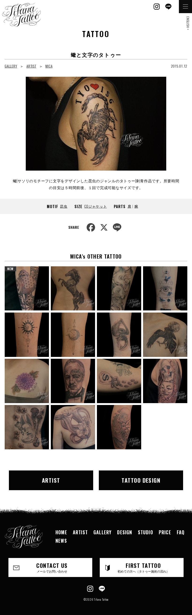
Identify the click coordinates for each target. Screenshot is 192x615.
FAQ (181, 532)
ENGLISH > (188, 23)
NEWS (61, 540)
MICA (48, 66)
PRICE (165, 532)
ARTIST (31, 66)
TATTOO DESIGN (141, 480)
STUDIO (145, 532)
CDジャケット (95, 206)
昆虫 (63, 206)
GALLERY (11, 66)
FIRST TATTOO (143, 567)
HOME (61, 532)
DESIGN (124, 532)
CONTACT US (51, 567)
